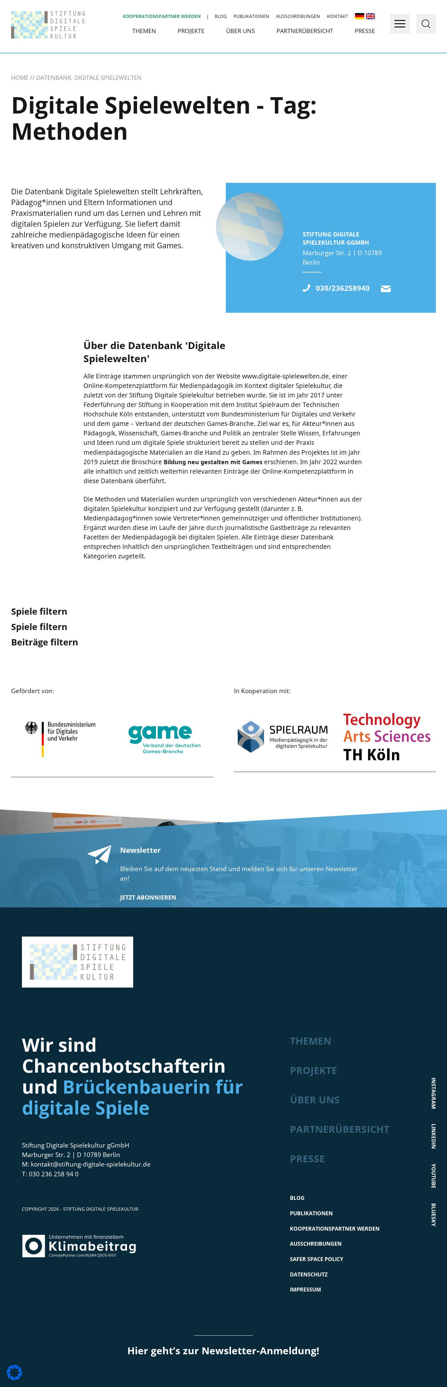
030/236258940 (343, 288)
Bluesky (433, 1214)
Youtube (433, 1176)
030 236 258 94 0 (54, 1174)
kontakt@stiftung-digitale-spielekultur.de (386, 288)
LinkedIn (433, 1136)
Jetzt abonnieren (148, 897)
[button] (14, 1372)
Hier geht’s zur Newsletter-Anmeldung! (223, 1350)
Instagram (433, 1093)
